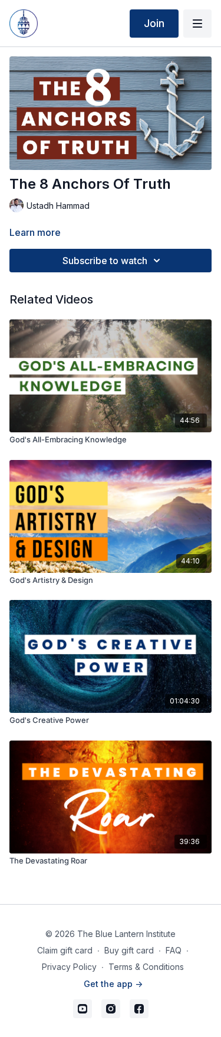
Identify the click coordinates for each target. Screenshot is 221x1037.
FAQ (174, 950)
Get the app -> (113, 984)
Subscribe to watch (104, 260)
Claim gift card (65, 950)
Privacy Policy (69, 967)
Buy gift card (129, 950)
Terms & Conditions (146, 967)
